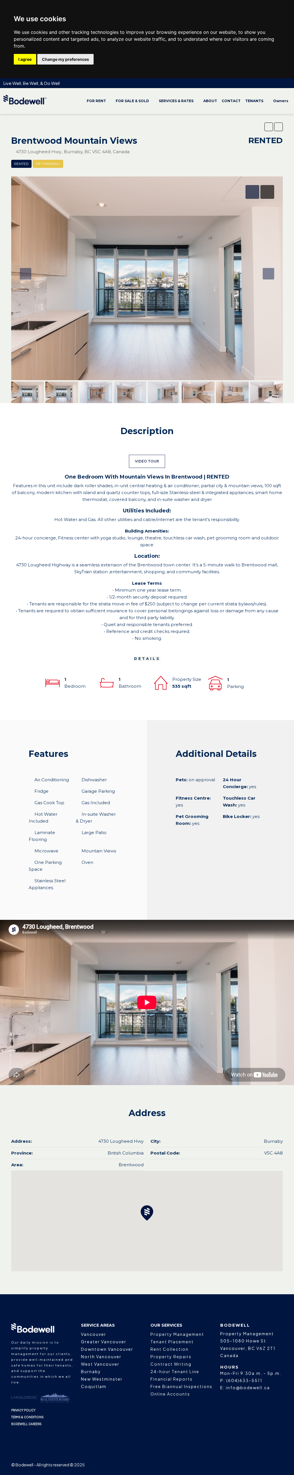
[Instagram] (237, 1464)
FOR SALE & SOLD (132, 101)
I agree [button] (25, 59)
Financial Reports (171, 1378)
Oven (87, 862)
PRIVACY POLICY (23, 1410)
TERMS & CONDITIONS (27, 1417)
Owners (280, 101)
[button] (268, 127)
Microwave (46, 851)
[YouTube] (267, 1464)
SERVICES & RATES (176, 101)
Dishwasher (94, 779)
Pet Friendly (48, 164)
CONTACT (231, 101)
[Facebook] (227, 1464)
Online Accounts (170, 1393)
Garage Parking (98, 791)
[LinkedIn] (247, 1464)
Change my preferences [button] (65, 59)
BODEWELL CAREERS (26, 1424)
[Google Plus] (257, 1464)
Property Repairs (171, 1356)
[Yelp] (278, 1464)
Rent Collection (169, 1349)
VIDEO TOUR (147, 461)
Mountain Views (99, 851)
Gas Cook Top (49, 802)
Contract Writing (171, 1364)
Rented (21, 164)
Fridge (41, 791)
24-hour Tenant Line (174, 1371)
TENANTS (254, 101)
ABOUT (210, 101)
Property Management (177, 1334)
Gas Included (96, 802)
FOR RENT (96, 101)
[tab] (252, 192)
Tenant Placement (172, 1341)
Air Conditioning (51, 779)
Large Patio (94, 832)
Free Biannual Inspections (181, 1386)
